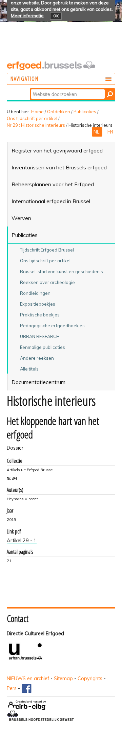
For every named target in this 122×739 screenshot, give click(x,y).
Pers (12, 688)
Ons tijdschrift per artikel (32, 118)
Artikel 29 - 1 (22, 541)
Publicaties (85, 111)
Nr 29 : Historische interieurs (36, 125)
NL (97, 132)
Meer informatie (27, 15)
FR (110, 132)
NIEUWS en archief (28, 678)
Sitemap (63, 678)
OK (56, 16)
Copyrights (90, 678)
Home (37, 111)
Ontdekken (58, 111)
